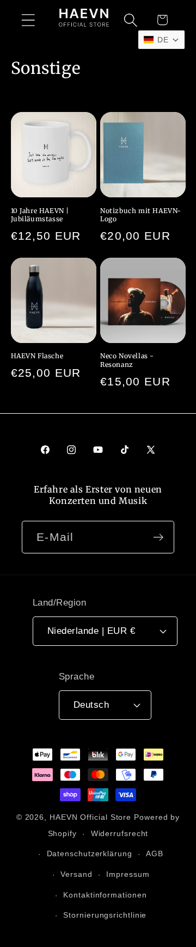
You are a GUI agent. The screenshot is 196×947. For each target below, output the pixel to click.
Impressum (127, 874)
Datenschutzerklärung (89, 853)
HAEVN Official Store (90, 817)
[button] (28, 19)
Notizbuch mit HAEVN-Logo (140, 215)
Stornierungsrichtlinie (104, 915)
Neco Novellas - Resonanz (127, 360)
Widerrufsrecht (120, 833)
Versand (76, 874)
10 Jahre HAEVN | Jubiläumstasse (40, 215)
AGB (154, 853)
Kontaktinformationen (104, 894)
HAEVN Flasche (37, 356)
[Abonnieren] (158, 537)
